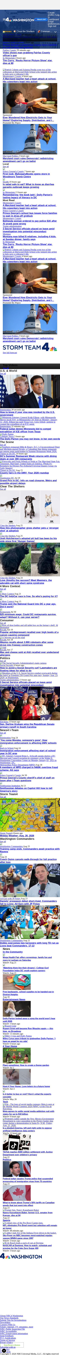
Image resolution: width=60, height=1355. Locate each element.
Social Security (7, 665)
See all (6, 166)
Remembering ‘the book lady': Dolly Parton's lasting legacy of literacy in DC (27, 196)
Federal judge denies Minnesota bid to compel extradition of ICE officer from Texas (25, 430)
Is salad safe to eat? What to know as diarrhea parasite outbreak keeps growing (28, 185)
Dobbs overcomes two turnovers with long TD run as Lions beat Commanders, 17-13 (29, 944)
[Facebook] (19, 1273)
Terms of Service (7, 1340)
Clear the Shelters (8, 525)
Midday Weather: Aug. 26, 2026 (17, 835)
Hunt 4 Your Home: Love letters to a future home (26, 1086)
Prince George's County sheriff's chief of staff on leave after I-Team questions (27, 779)
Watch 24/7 (41, 19)
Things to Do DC (8, 453)
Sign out (52, 26)
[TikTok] (19, 1300)
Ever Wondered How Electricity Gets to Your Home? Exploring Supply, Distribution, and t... (28, 119)
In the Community (13, 952)
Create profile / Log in (53, 15)
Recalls (3, 630)
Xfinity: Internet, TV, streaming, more (16, 1327)
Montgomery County (12, 76)
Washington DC (7, 478)
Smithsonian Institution (10, 786)
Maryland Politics (11, 156)
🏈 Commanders (46, 31)
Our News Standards (9, 1318)
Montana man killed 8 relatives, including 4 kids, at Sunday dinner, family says (29, 238)
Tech (5, 1101)
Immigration (5, 409)
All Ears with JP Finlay (10, 898)
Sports (6, 1220)
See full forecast (10, 352)
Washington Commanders (11, 846)
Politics (7, 1159)
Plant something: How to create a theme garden (26, 1065)
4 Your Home (10, 1046)
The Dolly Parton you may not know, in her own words (30, 439)
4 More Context (7, 594)
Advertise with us (7, 1347)
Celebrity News (7, 436)
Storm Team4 (6, 833)
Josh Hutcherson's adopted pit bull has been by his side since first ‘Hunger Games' (28, 540)
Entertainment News (14, 999)
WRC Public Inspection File (12, 1329)
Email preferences (54, 22)
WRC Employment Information (14, 1333)
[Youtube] (19, 1313)
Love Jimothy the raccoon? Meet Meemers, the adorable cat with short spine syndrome (26, 581)
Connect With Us (7, 1324)
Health (6, 182)
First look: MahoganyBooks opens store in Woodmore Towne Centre (26, 175)
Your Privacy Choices (12, 1345)
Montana (7, 234)
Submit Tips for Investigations (13, 1320)
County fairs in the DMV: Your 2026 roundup (24, 473)
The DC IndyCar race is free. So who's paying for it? (29, 596)
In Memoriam (9, 58)
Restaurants (5, 612)
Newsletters (5, 1322)
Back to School (7, 748)
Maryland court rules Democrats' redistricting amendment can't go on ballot (28, 160)
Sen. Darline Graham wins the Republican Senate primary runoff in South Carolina (27, 725)
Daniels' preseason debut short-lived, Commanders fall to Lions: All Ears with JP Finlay (28, 902)
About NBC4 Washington (11, 1316)
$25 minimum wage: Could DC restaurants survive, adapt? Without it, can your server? (28, 615)
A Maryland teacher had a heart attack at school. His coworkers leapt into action (29, 80)
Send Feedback (7, 1336)
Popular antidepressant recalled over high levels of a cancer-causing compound (29, 633)
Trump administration (12, 226)
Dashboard (53, 19)
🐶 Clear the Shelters (23, 31)
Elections (4, 722)
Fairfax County (10, 50)
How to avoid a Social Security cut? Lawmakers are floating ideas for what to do (28, 669)
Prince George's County (13, 42)
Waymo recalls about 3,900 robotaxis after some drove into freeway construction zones (26, 643)
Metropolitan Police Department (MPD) (17, 765)
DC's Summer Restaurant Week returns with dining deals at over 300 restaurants (28, 457)
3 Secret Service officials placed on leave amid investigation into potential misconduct (28, 230)
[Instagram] (19, 1286)
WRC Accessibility (8, 1331)
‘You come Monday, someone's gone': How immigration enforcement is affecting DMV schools (28, 741)
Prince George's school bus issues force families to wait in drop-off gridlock (30, 46)
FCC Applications (8, 1338)
